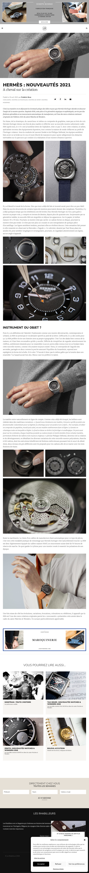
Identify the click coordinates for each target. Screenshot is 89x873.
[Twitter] (55, 99)
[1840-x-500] (44, 650)
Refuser (58, 864)
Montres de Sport (34, 100)
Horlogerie (7, 100)
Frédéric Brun (26, 97)
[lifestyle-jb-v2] (44, 12)
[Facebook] (60, 99)
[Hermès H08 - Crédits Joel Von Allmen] (65, 171)
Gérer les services (39, 858)
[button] (85, 840)
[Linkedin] (65, 99)
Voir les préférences (77, 864)
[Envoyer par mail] (70, 99)
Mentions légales (58, 869)
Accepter (41, 864)
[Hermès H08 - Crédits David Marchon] (23, 171)
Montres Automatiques (20, 100)
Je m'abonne (44, 798)
